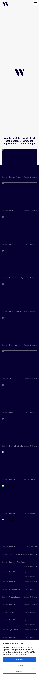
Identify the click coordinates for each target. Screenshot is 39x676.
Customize (19, 665)
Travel (11, 626)
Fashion (12, 426)
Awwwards (33, 493)
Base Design (7, 566)
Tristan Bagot (8, 631)
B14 (4, 616)
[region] (19, 658)
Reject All (19, 671)
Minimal (12, 493)
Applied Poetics (9, 593)
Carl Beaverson (9, 583)
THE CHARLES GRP (11, 624)
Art (10, 393)
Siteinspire (33, 191)
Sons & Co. (7, 608)
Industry (12, 225)
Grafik (4, 601)
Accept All (19, 659)
